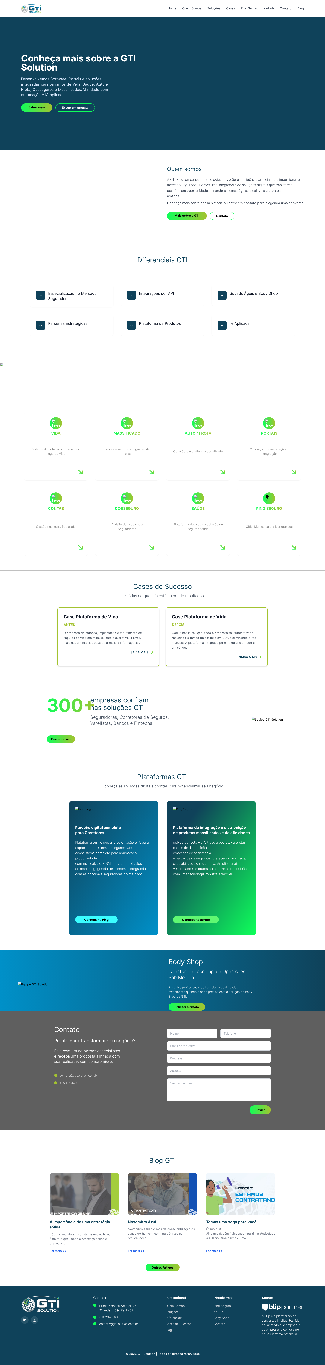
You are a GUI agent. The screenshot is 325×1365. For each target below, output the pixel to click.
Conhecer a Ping (96, 920)
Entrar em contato (75, 107)
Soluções (213, 8)
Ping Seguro (249, 8)
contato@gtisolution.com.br (118, 1324)
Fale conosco (61, 739)
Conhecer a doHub (196, 920)
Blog (301, 8)
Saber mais (37, 107)
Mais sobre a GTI (187, 215)
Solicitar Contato (187, 1007)
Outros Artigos (163, 1267)
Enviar (260, 1110)
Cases (230, 8)
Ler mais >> (58, 1251)
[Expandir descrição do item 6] (222, 325)
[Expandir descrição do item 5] (131, 325)
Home (172, 8)
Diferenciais (174, 1318)
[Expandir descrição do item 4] (40, 325)
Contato (286, 8)
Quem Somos (191, 8)
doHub (269, 8)
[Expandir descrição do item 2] (131, 295)
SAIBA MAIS (139, 652)
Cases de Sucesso (178, 1324)
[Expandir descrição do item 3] (222, 295)
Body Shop (221, 1318)
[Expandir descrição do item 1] (40, 295)
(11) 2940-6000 (110, 1317)
